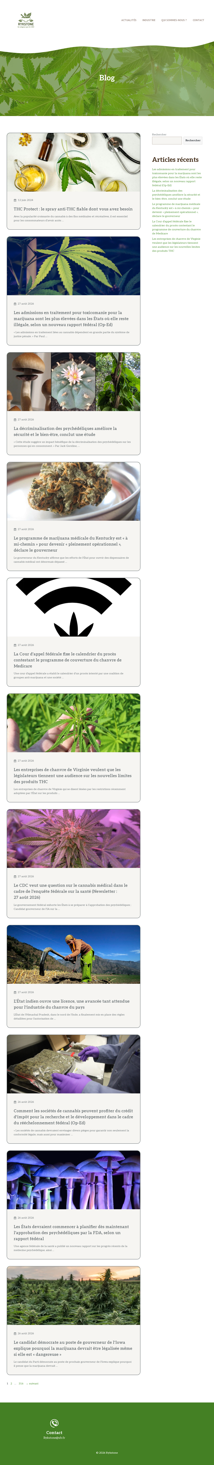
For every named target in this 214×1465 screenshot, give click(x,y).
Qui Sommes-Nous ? (174, 20)
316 (21, 1383)
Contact (198, 20)
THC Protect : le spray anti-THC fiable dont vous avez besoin (73, 209)
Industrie (148, 20)
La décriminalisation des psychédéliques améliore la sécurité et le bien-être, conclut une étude (176, 194)
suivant (32, 1383)
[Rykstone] (26, 20)
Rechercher (159, 134)
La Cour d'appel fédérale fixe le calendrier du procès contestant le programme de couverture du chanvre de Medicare (68, 660)
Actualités (128, 20)
